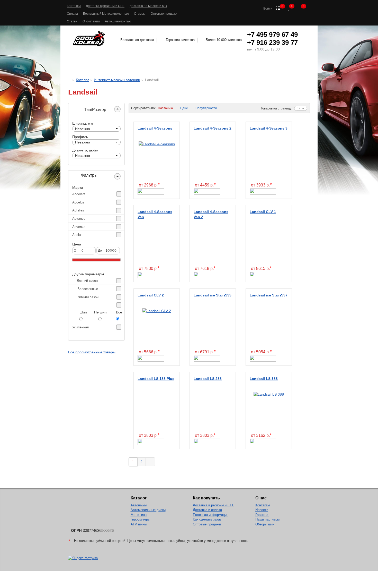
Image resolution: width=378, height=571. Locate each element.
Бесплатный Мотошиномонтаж (106, 13)
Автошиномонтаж (118, 21)
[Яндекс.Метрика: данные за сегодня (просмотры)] (83, 558)
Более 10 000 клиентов (224, 40)
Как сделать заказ (207, 519)
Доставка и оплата (207, 510)
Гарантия (262, 515)
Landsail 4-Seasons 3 (268, 128)
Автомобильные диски (148, 510)
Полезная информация (210, 515)
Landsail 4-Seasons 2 (212, 128)
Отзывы (140, 13)
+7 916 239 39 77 (272, 42)
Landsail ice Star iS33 (212, 295)
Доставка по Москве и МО (148, 6)
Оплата (72, 13)
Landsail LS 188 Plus (156, 379)
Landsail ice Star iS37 (268, 295)
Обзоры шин (264, 524)
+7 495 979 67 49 (272, 34)
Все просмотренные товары (91, 352)
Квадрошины (241, 66)
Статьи (72, 21)
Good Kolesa (89, 39)
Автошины (108, 66)
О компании (91, 21)
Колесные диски (157, 66)
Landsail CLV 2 (151, 295)
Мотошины (202, 66)
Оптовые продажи (164, 13)
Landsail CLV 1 (263, 212)
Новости (261, 510)
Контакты (74, 6)
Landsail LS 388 (264, 379)
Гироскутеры (140, 519)
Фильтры (88, 175)
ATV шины (139, 524)
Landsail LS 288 (208, 379)
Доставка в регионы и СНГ (105, 6)
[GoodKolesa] (69, 80)
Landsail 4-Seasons (155, 128)
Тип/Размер (94, 109)
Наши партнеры (267, 519)
